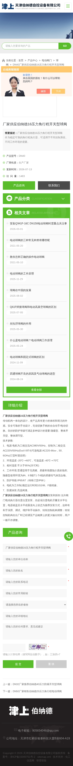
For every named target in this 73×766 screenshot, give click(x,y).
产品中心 (33, 60)
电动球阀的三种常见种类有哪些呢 (30, 240)
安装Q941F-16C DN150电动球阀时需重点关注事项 (40, 223)
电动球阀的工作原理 (22, 273)
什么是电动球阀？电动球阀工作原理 (31, 340)
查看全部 (36, 389)
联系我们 (54, 185)
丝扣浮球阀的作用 (20, 323)
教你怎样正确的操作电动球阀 (27, 256)
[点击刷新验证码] (38, 647)
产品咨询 (19, 185)
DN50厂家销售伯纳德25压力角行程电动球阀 (37, 691)
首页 (20, 60)
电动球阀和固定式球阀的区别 (27, 356)
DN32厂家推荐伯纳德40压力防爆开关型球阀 (37, 684)
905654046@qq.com (45, 730)
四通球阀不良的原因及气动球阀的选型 (32, 373)
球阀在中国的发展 (20, 290)
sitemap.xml (44, 756)
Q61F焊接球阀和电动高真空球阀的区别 (33, 306)
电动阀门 (47, 60)
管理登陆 (41, 760)
